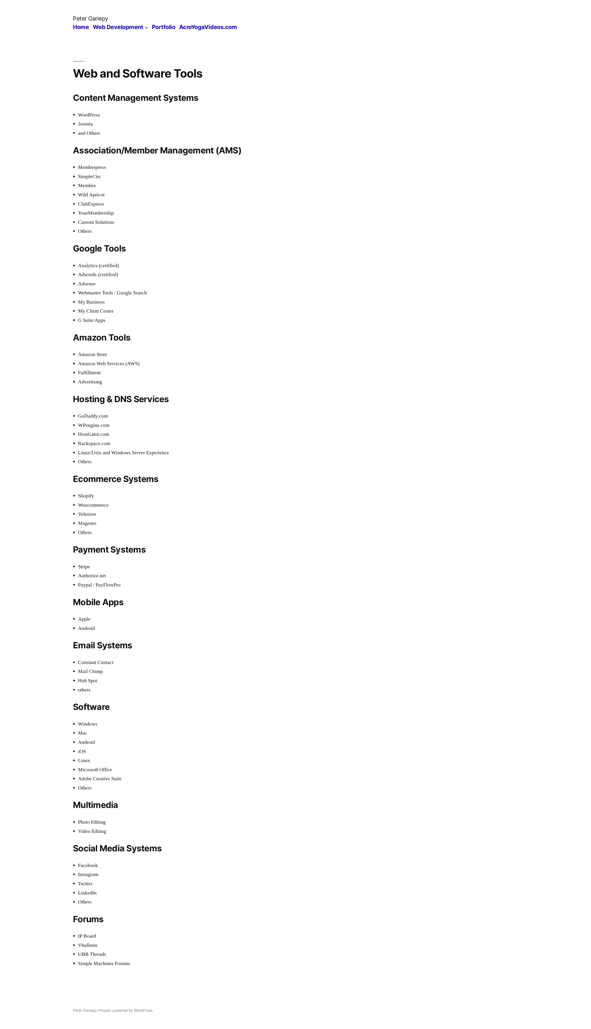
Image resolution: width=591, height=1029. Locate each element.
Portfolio (163, 27)
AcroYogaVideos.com (208, 27)
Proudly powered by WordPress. (125, 1010)
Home (81, 27)
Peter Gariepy (90, 18)
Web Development (118, 27)
